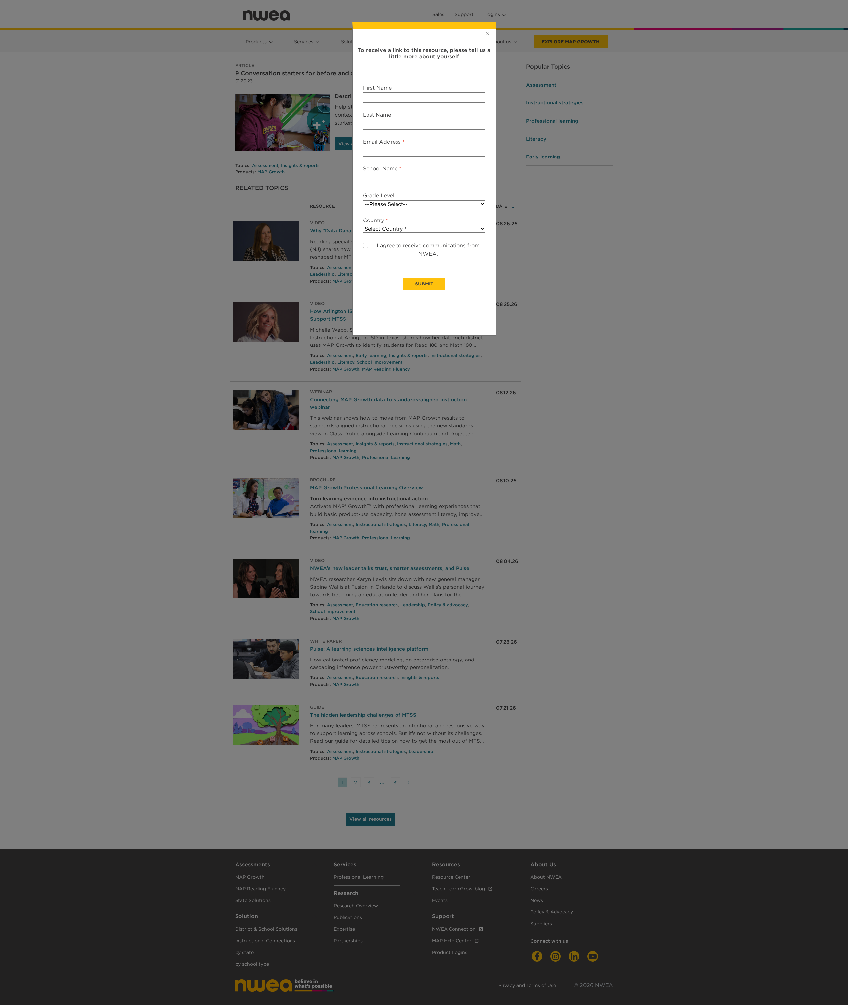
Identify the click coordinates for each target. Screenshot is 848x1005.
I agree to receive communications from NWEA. (428, 249)
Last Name (377, 115)
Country (375, 220)
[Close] (487, 33)
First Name (377, 88)
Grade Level (378, 195)
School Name (382, 168)
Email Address (384, 142)
